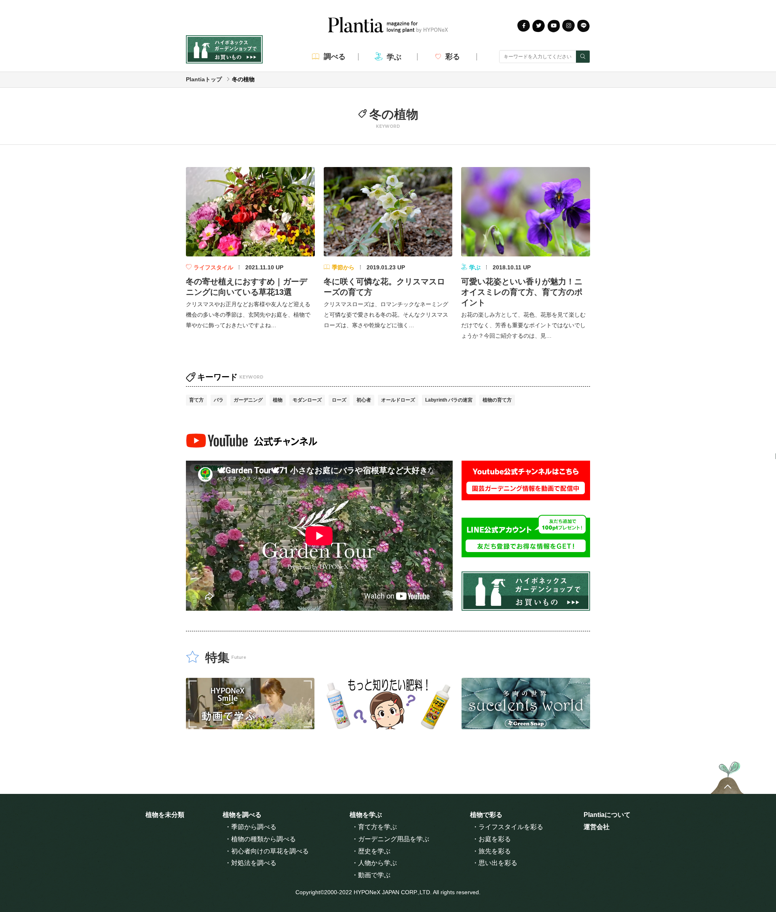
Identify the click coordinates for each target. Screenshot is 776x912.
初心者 (363, 400)
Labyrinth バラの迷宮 (448, 400)
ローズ (339, 400)
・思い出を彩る (494, 862)
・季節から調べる (250, 826)
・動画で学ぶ (371, 875)
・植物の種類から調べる (260, 839)
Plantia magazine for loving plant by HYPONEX (388, 25)
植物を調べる (242, 814)
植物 (278, 400)
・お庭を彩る (491, 839)
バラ (219, 400)
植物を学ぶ (366, 814)
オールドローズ (398, 400)
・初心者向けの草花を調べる (267, 851)
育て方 (196, 400)
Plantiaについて (607, 814)
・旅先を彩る (491, 851)
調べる (335, 57)
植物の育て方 (497, 400)
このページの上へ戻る (727, 776)
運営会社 (596, 826)
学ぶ (394, 57)
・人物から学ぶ (374, 862)
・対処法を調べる (250, 862)
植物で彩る (486, 814)
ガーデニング (248, 400)
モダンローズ (307, 400)
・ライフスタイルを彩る (507, 826)
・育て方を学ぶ (374, 826)
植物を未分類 (165, 814)
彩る (452, 57)
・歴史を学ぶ (371, 851)
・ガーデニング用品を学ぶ (390, 839)
